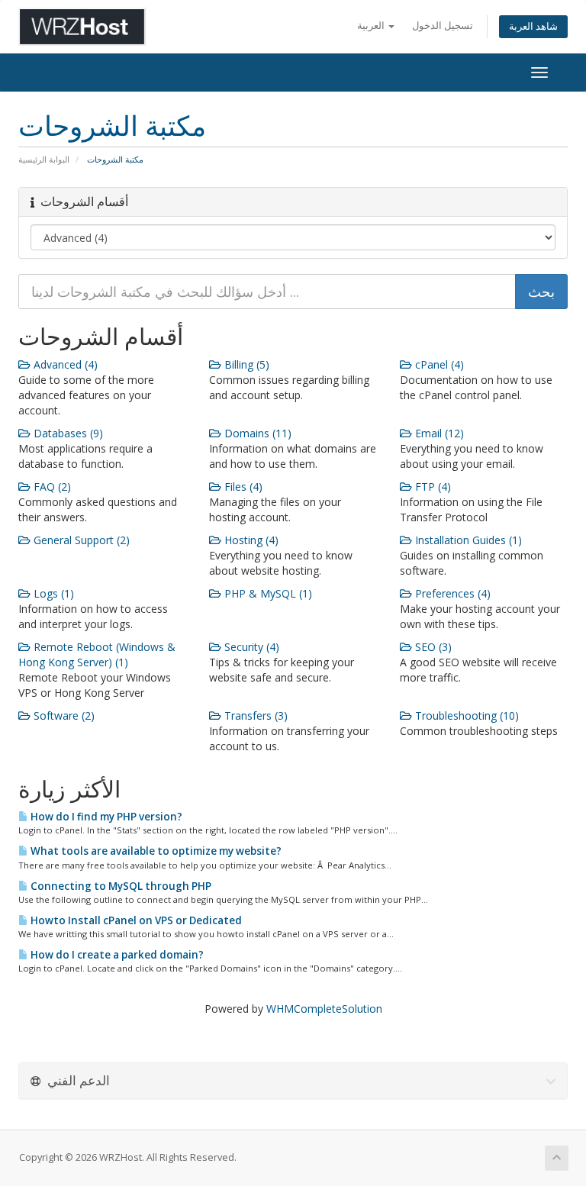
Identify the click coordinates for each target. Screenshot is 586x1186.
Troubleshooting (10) (465, 715)
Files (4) (241, 486)
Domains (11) (256, 433)
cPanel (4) (438, 364)
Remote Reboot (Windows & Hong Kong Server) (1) (96, 654)
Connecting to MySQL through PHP (119, 886)
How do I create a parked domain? (116, 955)
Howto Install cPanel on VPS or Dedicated (135, 920)
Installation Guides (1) (467, 540)
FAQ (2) (51, 486)
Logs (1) (52, 593)
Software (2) (63, 715)
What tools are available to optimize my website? (155, 851)
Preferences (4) (451, 593)
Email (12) (438, 433)
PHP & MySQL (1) (266, 593)
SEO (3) (432, 647)
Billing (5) (245, 364)
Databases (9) (67, 433)
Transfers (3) (254, 715)
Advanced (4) (64, 364)
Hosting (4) (250, 540)
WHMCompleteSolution (324, 1008)
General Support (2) (80, 540)
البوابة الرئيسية (43, 159)
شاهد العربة (533, 26)
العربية (372, 25)
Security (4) (250, 647)
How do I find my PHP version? (105, 816)
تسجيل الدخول (442, 25)
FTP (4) (431, 486)
